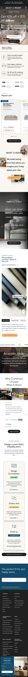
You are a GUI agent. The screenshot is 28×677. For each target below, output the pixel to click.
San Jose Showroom (7, 602)
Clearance (17, 634)
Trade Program (6, 605)
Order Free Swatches (7, 620)
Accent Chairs (18, 630)
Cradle (16, 647)
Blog (4, 609)
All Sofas (16, 619)
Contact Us (17, 596)
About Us (5, 596)
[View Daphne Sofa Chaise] (20, 419)
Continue (7, 671)
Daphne (16, 643)
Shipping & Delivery (19, 600)
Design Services (6, 622)
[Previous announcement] (2, 3)
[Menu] (1, 8)
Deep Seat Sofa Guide (8, 631)
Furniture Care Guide (7, 626)
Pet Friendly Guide (7, 628)
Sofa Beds (17, 632)
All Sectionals (18, 621)
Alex (16, 645)
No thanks (7, 674)
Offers (4, 611)
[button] (14, 36)
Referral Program (6, 607)
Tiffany (16, 651)
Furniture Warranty (19, 605)
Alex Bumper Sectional (8, 646)
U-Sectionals (17, 627)
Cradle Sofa (5, 644)
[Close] (27, 0)
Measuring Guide (6, 624)
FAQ (15, 598)
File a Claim (17, 607)
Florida (16, 649)
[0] (25, 8)
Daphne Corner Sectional (6, 654)
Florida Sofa (5, 651)
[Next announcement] (25, 3)
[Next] (23, 312)
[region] (14, 394)
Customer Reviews (7, 600)
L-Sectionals (17, 625)
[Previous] (20, 312)
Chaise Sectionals (18, 623)
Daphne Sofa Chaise (7, 642)
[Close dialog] (26, 657)
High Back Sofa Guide (7, 633)
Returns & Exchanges (19, 602)
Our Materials (6, 598)
